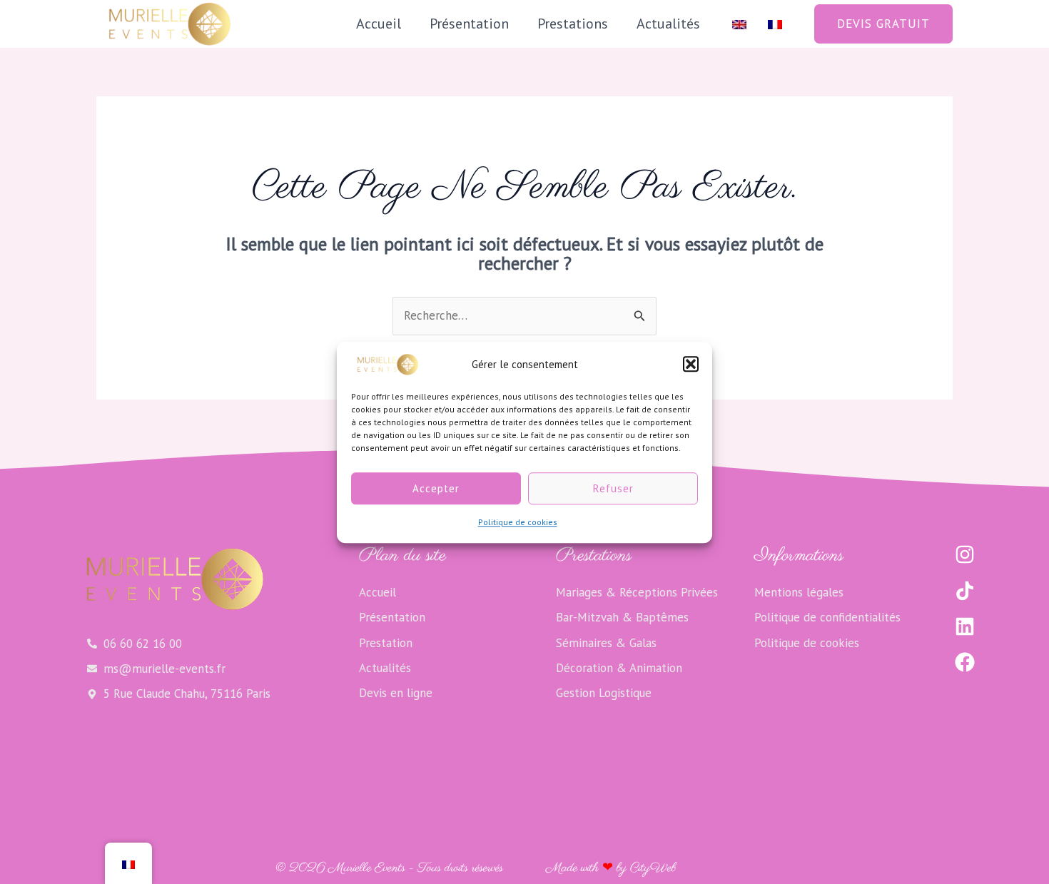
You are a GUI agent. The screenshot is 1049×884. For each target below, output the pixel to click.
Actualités (668, 23)
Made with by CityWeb (611, 868)
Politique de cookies (517, 522)
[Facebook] (965, 662)
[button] (691, 364)
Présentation (469, 23)
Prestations (572, 23)
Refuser (613, 488)
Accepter (436, 488)
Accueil (378, 23)
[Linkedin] (965, 626)
